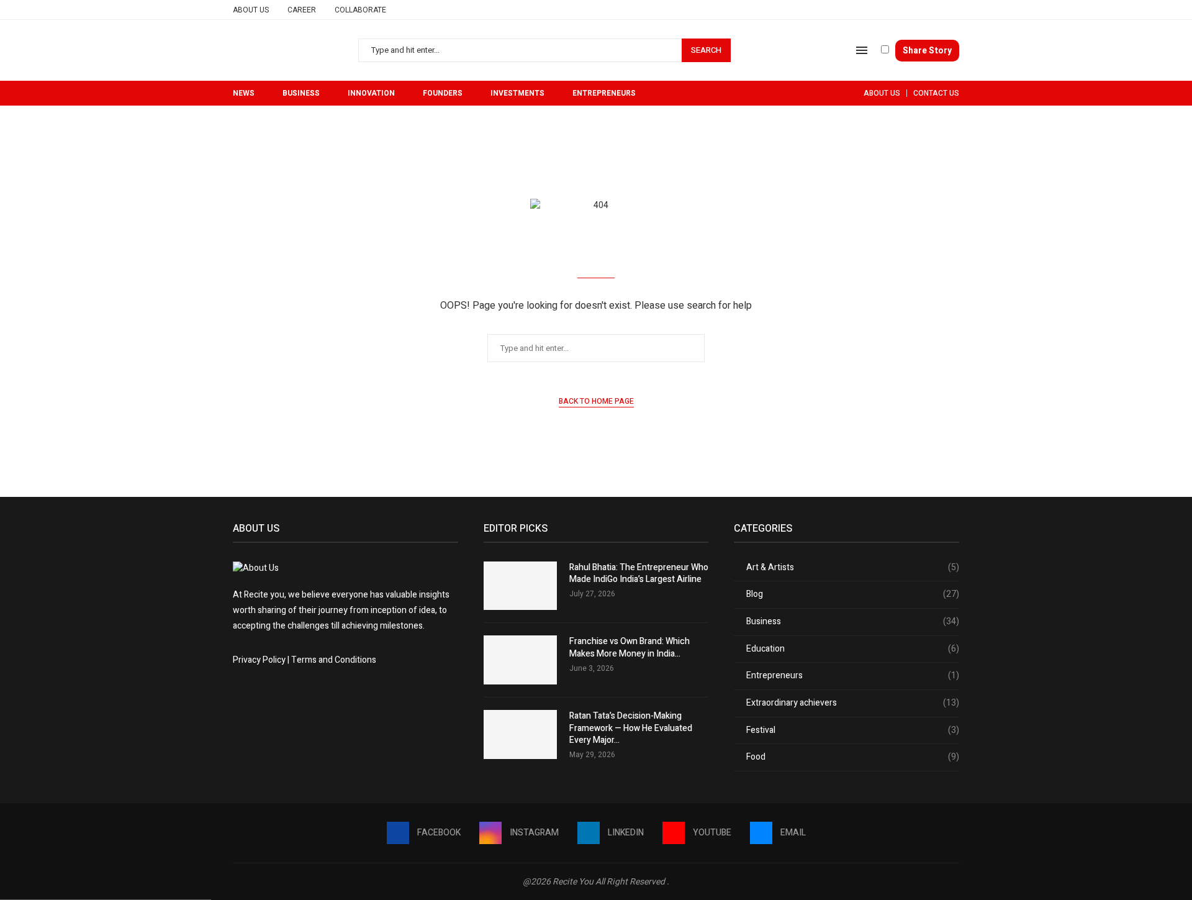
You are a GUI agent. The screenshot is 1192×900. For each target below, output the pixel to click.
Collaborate (360, 10)
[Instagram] (912, 10)
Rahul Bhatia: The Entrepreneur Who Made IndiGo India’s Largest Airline (638, 573)
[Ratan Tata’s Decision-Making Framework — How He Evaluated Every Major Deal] (520, 734)
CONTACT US (936, 93)
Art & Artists (852, 567)
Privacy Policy (259, 659)
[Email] (955, 10)
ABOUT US (882, 93)
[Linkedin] (927, 10)
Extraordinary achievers (852, 703)
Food (852, 757)
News (244, 93)
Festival (852, 730)
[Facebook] (898, 10)
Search (706, 50)
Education (852, 649)
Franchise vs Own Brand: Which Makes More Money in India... (629, 647)
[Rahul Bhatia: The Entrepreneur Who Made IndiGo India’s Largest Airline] (520, 586)
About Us (251, 10)
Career (301, 10)
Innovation (371, 93)
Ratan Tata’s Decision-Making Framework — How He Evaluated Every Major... (630, 728)
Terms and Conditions (333, 659)
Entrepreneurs (604, 93)
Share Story (927, 50)
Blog (852, 594)
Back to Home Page (596, 401)
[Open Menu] (861, 50)
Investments (517, 93)
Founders (443, 93)
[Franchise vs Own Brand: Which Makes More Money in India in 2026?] (520, 659)
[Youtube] (941, 10)
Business (301, 93)
